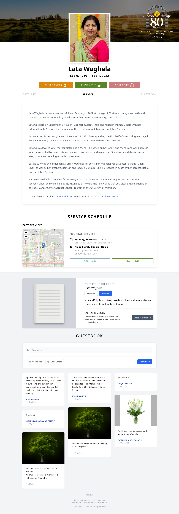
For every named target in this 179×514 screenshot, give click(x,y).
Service (88, 94)
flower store (111, 196)
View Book (91, 293)
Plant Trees (133, 261)
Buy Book (106, 293)
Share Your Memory (142, 317)
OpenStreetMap (92, 506)
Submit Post (145, 361)
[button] (43, 245)
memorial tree (65, 196)
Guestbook (148, 94)
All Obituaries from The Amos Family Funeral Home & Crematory (157, 32)
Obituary (29, 94)
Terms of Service (97, 502)
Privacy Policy (82, 502)
